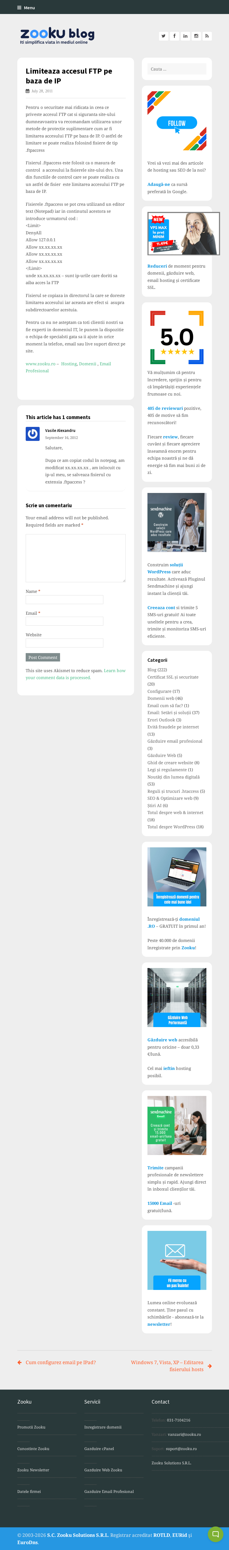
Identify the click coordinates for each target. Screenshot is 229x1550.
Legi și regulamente (167, 769)
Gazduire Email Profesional (109, 1491)
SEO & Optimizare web (169, 798)
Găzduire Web (161, 755)
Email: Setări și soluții (169, 712)
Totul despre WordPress (171, 826)
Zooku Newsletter (33, 1469)
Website (34, 634)
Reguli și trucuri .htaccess (173, 791)
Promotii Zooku (31, 1427)
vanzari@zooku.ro (184, 1434)
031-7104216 (178, 1420)
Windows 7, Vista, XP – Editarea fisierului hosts (167, 1365)
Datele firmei (29, 1491)
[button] (215, 1534)
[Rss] (207, 36)
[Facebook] (174, 36)
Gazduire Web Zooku (103, 1469)
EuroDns (27, 1542)
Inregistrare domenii (102, 1427)
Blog (151, 669)
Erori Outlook (161, 720)
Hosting (69, 363)
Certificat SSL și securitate (173, 677)
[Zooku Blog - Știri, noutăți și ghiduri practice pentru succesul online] (54, 35)
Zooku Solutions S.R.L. (171, 1462)
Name (33, 591)
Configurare (159, 691)
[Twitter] (163, 36)
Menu (29, 8)
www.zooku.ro (41, 363)
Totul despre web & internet (175, 812)
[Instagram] (196, 36)
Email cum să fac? (165, 705)
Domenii (87, 363)
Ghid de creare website (170, 762)
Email (33, 613)
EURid (179, 1535)
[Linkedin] (185, 36)
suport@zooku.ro (181, 1448)
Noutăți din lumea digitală (173, 777)
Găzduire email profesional (174, 741)
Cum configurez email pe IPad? (61, 1362)
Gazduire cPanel (99, 1448)
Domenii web (160, 698)
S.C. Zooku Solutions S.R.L (77, 1535)
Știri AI (154, 805)
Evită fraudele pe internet (173, 727)
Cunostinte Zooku (33, 1448)
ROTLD (161, 1535)
